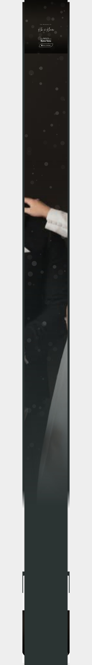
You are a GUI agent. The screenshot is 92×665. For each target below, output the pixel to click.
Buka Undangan (46, 45)
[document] (46, 332)
